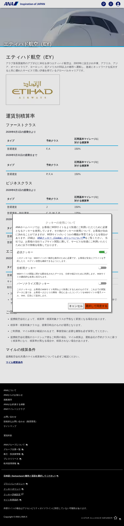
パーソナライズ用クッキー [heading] (33, 283)
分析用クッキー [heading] (26, 268)
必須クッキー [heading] (25, 252)
